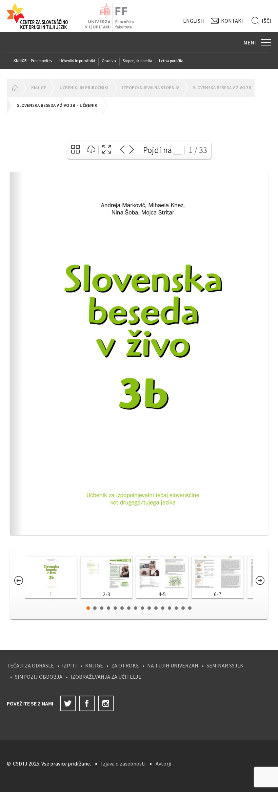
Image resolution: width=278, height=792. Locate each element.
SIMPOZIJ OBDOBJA (38, 676)
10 (149, 608)
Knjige (38, 88)
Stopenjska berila (137, 60)
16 (190, 608)
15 (183, 608)
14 (176, 608)
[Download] (91, 150)
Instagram (106, 703)
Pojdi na (157, 150)
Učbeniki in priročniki (77, 60)
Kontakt (233, 20)
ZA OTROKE (125, 665)
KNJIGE (94, 665)
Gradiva (109, 60)
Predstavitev (42, 60)
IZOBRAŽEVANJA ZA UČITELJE (106, 676)
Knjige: (20, 60)
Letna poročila (171, 60)
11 (156, 608)
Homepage (14, 88)
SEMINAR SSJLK (224, 665)
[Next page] (131, 150)
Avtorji (163, 763)
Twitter (68, 703)
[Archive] (75, 150)
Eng (193, 20)
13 (169, 608)
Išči (266, 20)
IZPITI (69, 665)
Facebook (87, 703)
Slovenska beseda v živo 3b (222, 88)
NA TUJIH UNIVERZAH (172, 665)
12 (162, 608)
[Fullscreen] (106, 150)
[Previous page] (122, 150)
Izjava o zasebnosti (123, 763)
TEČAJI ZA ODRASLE (30, 665)
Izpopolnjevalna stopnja (150, 88)
